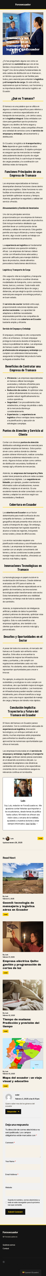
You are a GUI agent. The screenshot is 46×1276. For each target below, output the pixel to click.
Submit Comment (15, 1212)
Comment (10, 1142)
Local (40, 838)
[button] (4, 4)
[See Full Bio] (37, 823)
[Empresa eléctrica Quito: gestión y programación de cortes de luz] (23, 936)
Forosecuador (23, 4)
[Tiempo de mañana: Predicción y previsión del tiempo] (23, 995)
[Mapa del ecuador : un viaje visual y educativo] (23, 1053)
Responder (12, 1111)
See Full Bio (31, 824)
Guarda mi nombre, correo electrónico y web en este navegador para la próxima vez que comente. (24, 1202)
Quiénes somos (9, 1245)
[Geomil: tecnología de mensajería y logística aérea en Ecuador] (23, 878)
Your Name (10, 1161)
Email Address (11, 1174)
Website (8, 1187)
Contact (6, 1248)
